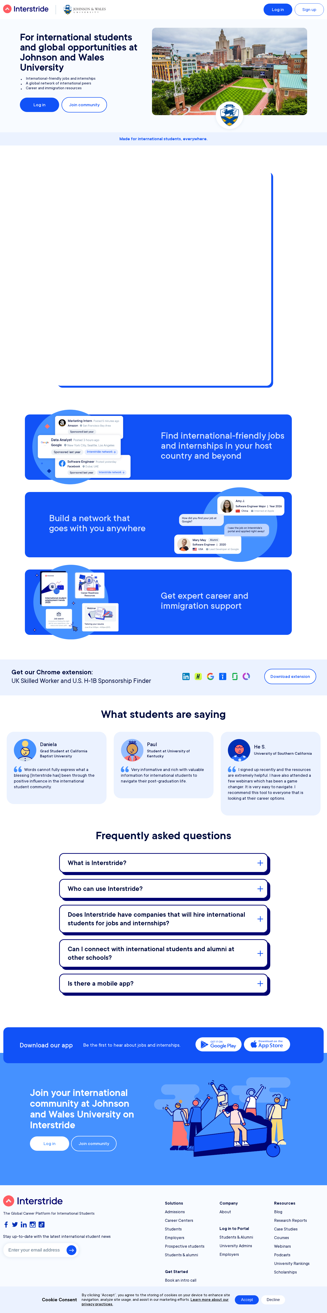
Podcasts (282, 1255)
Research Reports (290, 1220)
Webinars (282, 1246)
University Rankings (292, 1263)
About (225, 1212)
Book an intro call (180, 1280)
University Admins (236, 1246)
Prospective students (184, 1246)
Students (173, 1229)
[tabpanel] (57, 768)
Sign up (309, 9)
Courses (281, 1237)
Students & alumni (181, 1255)
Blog (278, 1212)
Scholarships (285, 1272)
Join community (84, 104)
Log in (278, 9)
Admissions (175, 1212)
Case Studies (286, 1229)
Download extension (290, 676)
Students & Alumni (236, 1237)
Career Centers (179, 1220)
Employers (174, 1237)
